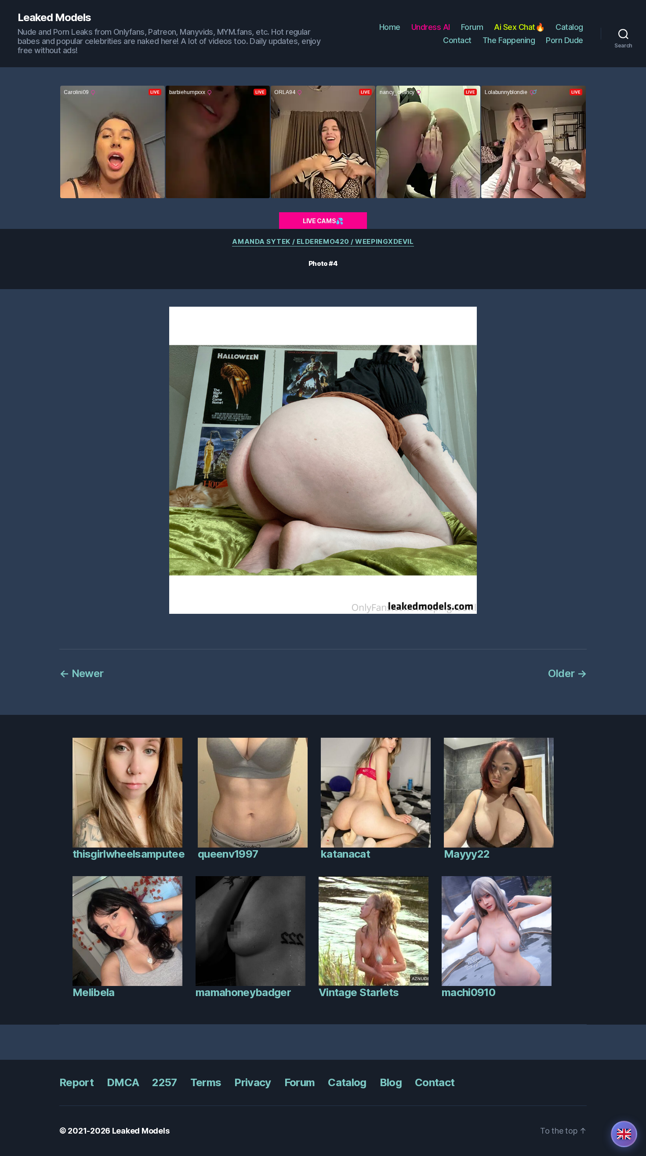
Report (76, 1082)
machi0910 (468, 992)
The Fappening (509, 40)
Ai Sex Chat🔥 (519, 27)
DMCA (123, 1082)
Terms (205, 1082)
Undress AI (430, 27)
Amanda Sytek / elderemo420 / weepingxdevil (323, 242)
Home (389, 27)
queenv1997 (228, 854)
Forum (472, 27)
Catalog (569, 27)
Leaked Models (54, 17)
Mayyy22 (467, 854)
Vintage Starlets (359, 992)
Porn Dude (564, 40)
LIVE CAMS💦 (323, 221)
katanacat (345, 854)
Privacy (252, 1082)
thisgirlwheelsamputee (129, 854)
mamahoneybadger (243, 992)
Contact (457, 40)
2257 (164, 1082)
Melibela (94, 992)
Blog (391, 1082)
